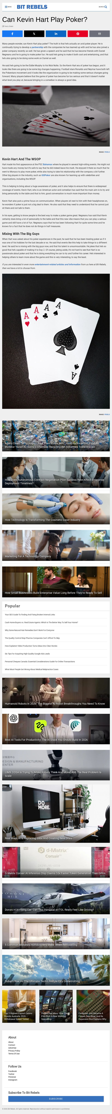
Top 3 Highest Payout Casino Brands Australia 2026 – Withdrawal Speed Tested (18, 1016)
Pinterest (12, 1077)
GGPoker (46, 175)
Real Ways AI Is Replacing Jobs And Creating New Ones (38, 838)
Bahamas (47, 164)
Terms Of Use (14, 1054)
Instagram (12, 1080)
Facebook (12, 1071)
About (11, 1042)
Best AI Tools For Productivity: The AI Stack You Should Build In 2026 (46, 739)
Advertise (12, 1048)
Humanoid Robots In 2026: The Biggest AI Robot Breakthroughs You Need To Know (55, 703)
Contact (11, 1045)
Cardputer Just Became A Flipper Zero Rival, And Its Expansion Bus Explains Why (92, 1016)
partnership (37, 47)
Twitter (11, 1074)
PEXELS (107, 152)
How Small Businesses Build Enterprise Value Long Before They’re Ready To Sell (53, 592)
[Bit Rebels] (30, 9)
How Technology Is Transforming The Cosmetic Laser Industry (42, 519)
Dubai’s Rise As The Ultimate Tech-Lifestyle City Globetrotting (42, 981)
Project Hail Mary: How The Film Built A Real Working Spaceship (54, 1016)
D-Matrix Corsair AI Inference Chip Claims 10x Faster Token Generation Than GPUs (55, 873)
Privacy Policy (14, 1051)
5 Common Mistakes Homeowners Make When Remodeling (41, 944)
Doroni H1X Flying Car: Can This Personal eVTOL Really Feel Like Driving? (49, 909)
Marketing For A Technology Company (28, 556)
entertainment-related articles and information (57, 264)
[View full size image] (56, 116)
